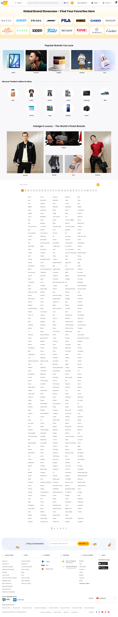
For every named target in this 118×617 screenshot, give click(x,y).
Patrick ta (80, 436)
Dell (79, 433)
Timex (42, 502)
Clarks (79, 239)
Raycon (30, 449)
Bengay (80, 377)
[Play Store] (103, 568)
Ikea (29, 200)
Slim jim (67, 420)
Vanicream (68, 472)
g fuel (42, 449)
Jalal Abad (82, 566)
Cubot (30, 459)
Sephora (67, 197)
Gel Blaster (56, 489)
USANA (30, 312)
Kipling (67, 276)
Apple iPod (68, 262)
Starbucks (68, 397)
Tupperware (31, 354)
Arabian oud (68, 331)
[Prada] (31, 21)
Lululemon (43, 210)
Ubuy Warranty (6, 589)
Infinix (79, 354)
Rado (66, 213)
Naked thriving (82, 276)
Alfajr (29, 479)
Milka (54, 305)
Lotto (29, 256)
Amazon (55, 197)
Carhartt (80, 367)
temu (42, 197)
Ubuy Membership (7, 586)
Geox (41, 282)
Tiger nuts (55, 302)
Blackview (43, 374)
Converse (55, 272)
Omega (80, 492)
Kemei (42, 462)
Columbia (68, 344)
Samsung (67, 236)
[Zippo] (41, 30)
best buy (42, 377)
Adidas (79, 207)
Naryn (81, 580)
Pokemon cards (32, 292)
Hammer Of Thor (57, 485)
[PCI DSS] (6, 599)
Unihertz (67, 417)
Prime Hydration (82, 285)
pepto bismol (44, 338)
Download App (25, 561)
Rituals (79, 364)
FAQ (22, 575)
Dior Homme (31, 272)
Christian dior (44, 521)
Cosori (54, 495)
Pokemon (55, 443)
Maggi (79, 420)
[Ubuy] (4, 3)
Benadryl (55, 364)
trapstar (30, 413)
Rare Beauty (31, 374)
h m (79, 371)
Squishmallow (56, 298)
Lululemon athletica (46, 482)
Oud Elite (42, 384)
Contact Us (5, 564)
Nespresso (68, 348)
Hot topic (80, 400)
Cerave (80, 226)
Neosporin (55, 469)
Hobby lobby (31, 387)
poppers (67, 476)
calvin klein (31, 246)
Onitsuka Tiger (57, 226)
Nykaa (29, 518)
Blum (29, 351)
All (22, 190)
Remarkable (43, 403)
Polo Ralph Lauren (45, 259)
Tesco (29, 485)
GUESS (29, 341)
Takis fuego (56, 456)
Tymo (42, 298)
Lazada (42, 230)
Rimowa (67, 223)
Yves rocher (56, 331)
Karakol (81, 569)
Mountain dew (57, 505)
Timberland (81, 210)
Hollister (55, 436)
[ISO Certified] (17, 599)
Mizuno (30, 466)
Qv (53, 472)
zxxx (54, 253)
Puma (79, 220)
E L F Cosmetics (69, 249)
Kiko (29, 223)
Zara (54, 203)
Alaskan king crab (82, 472)
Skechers (42, 207)
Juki (29, 357)
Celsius (67, 295)
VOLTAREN (68, 479)
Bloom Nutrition (57, 308)
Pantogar (55, 449)
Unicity (55, 239)
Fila (41, 364)
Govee (42, 417)
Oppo (79, 344)
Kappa (30, 400)
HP (78, 403)
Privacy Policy (57, 612)
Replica (55, 426)
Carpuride (80, 502)
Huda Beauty (56, 371)
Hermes (67, 292)
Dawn (29, 420)
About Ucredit (25, 578)
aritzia (79, 423)
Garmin (55, 318)
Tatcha (80, 512)
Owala (79, 230)
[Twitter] (105, 612)
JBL (66, 282)
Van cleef (30, 423)
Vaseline (30, 430)
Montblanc (81, 453)
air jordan (80, 305)
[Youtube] (102, 612)
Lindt (54, 312)
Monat (54, 502)
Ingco (42, 508)
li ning (54, 417)
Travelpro (80, 521)
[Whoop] (105, 21)
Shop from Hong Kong (40, 608)
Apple (42, 246)
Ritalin (54, 499)
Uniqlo (54, 213)
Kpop (29, 321)
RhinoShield (31, 453)
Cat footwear (32, 233)
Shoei (79, 443)
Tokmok (81, 578)
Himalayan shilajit (70, 489)
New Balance (81, 243)
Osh (80, 564)
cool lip (67, 367)
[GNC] (86, 30)
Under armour (69, 321)
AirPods (55, 394)
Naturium (43, 325)
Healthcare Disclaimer (8, 592)
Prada (66, 515)
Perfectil (67, 387)
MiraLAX (80, 387)
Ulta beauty (31, 266)
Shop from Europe (89, 608)
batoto (30, 344)
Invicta (67, 374)
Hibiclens (55, 430)
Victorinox (55, 482)
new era (67, 469)
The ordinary (43, 233)
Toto (41, 499)
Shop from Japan (27, 608)
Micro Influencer (6, 583)
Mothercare (56, 387)
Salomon (55, 341)
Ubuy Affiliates (25, 580)
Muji (54, 321)
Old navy (30, 335)
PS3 (79, 462)
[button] (83, 3)
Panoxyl (55, 233)
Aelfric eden (56, 420)
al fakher (67, 462)
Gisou (29, 384)
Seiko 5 (30, 302)
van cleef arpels (32, 436)
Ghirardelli (43, 433)
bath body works (45, 243)
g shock (42, 266)
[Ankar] (16, 20)
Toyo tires (68, 466)
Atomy (42, 351)
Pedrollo (30, 367)
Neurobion (56, 377)
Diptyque (42, 357)
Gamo (67, 335)
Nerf (29, 446)
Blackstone (43, 439)
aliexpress (43, 367)
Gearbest (80, 321)
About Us (4, 561)
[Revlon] (71, 30)
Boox (66, 456)
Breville (30, 472)
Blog (22, 572)
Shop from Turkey (77, 608)
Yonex (54, 338)
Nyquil (66, 407)
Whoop (30, 262)
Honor (79, 384)
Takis (66, 200)
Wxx (29, 243)
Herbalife (67, 230)
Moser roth (68, 410)
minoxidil (80, 298)
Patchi (67, 210)
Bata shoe (80, 426)
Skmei (29, 338)
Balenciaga (43, 469)
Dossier (80, 357)
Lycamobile (43, 443)
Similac (55, 433)
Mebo (79, 266)
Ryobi (66, 354)
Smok (54, 374)
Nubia (42, 331)
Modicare (80, 499)
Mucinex (67, 384)
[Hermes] (12, 30)
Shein (29, 197)
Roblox (54, 325)
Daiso (29, 249)
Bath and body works (58, 282)
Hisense (55, 354)
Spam (54, 397)
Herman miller (81, 482)
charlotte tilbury (32, 308)
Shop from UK (16, 608)
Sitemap (4, 572)
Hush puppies (31, 433)
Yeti (29, 456)
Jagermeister (56, 269)
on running (43, 312)
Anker (66, 439)
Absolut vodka (44, 361)
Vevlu (41, 505)
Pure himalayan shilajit (46, 269)
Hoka (66, 312)
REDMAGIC (43, 216)
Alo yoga (80, 279)
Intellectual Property (8, 569)
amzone (42, 354)
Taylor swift (31, 394)
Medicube (43, 236)
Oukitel (80, 508)
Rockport (55, 466)
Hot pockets (31, 508)
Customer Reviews (26, 566)
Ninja (54, 223)
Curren (30, 276)
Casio (42, 302)
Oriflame (80, 269)
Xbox (29, 318)
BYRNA (67, 423)
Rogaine (42, 321)
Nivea (54, 407)
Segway (42, 459)
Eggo (79, 446)
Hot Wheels (81, 315)
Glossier (42, 292)
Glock (42, 453)
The (66, 216)
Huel (66, 285)
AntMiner (30, 325)
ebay (29, 210)
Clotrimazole (68, 518)
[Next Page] (66, 528)
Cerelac (42, 466)
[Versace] (101, 30)
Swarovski (55, 279)
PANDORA (55, 200)
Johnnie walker (44, 430)
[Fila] (61, 21)
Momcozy (55, 459)
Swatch (80, 246)
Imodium (55, 410)
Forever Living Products (71, 253)
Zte (29, 417)
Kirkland (30, 390)
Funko (79, 489)
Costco (67, 203)
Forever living (44, 380)
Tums (66, 505)
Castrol (55, 446)
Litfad (29, 371)
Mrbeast (67, 318)
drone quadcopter (58, 367)
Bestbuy (42, 223)
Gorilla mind (43, 407)
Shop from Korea (53, 608)
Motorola (80, 407)
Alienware (80, 397)
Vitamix (30, 489)
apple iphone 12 (57, 508)
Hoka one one (69, 482)
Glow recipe (43, 289)
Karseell (42, 203)
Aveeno (67, 449)
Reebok (42, 341)
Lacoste (80, 302)
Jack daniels (81, 459)
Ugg (79, 262)
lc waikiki (67, 308)
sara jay (55, 348)
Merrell (55, 400)
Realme (67, 485)
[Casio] (91, 20)
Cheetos (55, 276)
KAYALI (79, 312)
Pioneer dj (68, 430)
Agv (54, 266)
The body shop (69, 325)
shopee (30, 492)
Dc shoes (80, 272)
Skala (79, 233)
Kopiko (30, 403)
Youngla (80, 328)
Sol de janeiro (69, 243)
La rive (79, 394)
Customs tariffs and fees (9, 578)
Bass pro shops (69, 453)
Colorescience (44, 492)
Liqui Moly (80, 505)
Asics (79, 249)
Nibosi (29, 279)
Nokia (29, 289)
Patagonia (31, 505)
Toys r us (30, 315)
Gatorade (55, 361)
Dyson (54, 220)
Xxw (29, 203)
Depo (79, 495)
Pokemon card (69, 269)
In (28, 331)
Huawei (80, 295)
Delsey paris (56, 479)
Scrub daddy (68, 512)
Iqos (79, 203)
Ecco (54, 292)
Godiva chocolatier (70, 443)
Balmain (80, 430)
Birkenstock (81, 223)
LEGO (66, 259)
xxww (54, 328)
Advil (29, 285)
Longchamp (56, 246)
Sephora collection (33, 361)
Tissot (29, 239)
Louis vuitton (56, 216)
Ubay (79, 200)
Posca (67, 403)
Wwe (79, 390)
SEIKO (66, 272)
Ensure (30, 295)
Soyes (79, 380)
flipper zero (68, 508)
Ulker (29, 502)
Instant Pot (56, 521)
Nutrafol (30, 407)
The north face (32, 226)
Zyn (66, 266)
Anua (54, 344)
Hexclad (80, 308)
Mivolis (30, 380)
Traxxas (67, 459)
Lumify (30, 377)
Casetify (42, 253)
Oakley (42, 489)
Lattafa (80, 348)
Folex (66, 256)
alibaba (30, 213)
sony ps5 (80, 439)
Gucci (42, 213)
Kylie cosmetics (44, 335)
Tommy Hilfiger (69, 220)
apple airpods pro (58, 492)
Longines (42, 472)
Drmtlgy (80, 466)
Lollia (29, 512)
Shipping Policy (6, 580)
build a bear (31, 298)
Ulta (54, 315)
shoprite (30, 521)
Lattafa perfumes (70, 289)
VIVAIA (42, 256)
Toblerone (43, 272)
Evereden (80, 410)
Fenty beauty (56, 403)
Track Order (5, 575)
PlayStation (68, 426)
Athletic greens (82, 253)
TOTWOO (43, 226)
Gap (66, 302)
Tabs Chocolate (69, 436)
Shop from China (65, 608)
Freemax (30, 397)
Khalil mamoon (82, 485)
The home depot (70, 226)
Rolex (54, 210)
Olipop (42, 400)
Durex (54, 512)
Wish (66, 361)
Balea (41, 328)
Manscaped (43, 390)
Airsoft (30, 476)
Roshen (67, 433)
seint (41, 479)
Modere (30, 305)
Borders (30, 515)
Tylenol (55, 259)
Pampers (55, 357)
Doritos (42, 446)
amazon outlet (82, 289)
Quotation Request (7, 566)
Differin (80, 361)
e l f (41, 420)
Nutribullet (31, 462)
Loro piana (68, 351)
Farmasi (42, 344)
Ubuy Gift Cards (26, 583)
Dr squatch (68, 413)
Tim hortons (56, 384)
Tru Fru (55, 439)
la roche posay (82, 325)
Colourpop (43, 515)
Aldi (29, 439)
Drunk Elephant (44, 413)
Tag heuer (80, 518)
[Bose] (46, 20)
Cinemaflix (43, 371)
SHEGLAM (55, 207)
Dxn (29, 230)
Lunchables (56, 243)
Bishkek (81, 561)
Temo (42, 262)
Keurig (29, 328)
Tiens (29, 364)
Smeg (79, 256)
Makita (67, 364)
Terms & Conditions (46, 612)
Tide (29, 499)
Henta (67, 400)
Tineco (30, 495)
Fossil (41, 394)
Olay (79, 413)
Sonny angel (68, 377)
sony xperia (81, 335)
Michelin (42, 410)
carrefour (43, 495)
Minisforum (43, 476)
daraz (42, 279)
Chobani (42, 285)
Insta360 (42, 436)
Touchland (31, 282)
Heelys (42, 426)
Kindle (66, 394)
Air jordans (68, 371)
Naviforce (43, 276)
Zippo (41, 308)
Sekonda (42, 318)
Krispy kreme (56, 515)
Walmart (80, 216)
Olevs (42, 305)
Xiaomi (55, 289)
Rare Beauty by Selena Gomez (84, 338)
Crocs (29, 216)
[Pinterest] (108, 612)
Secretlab (80, 351)
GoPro (42, 387)
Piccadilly (80, 456)
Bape (29, 410)
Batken (81, 575)
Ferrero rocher (69, 328)
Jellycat (42, 315)
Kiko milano (43, 239)
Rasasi (54, 518)
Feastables (68, 207)
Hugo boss (80, 318)
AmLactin (80, 417)
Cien (79, 292)
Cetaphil (55, 413)
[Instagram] (99, 612)
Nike (79, 197)
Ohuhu (42, 423)
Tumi (66, 390)
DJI (66, 233)
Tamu (67, 499)
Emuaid (67, 338)
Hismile (67, 357)
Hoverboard (31, 348)
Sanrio (54, 423)
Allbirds (42, 512)
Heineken (43, 397)
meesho (67, 521)
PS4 (66, 380)
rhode (66, 341)
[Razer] (27, 31)
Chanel (55, 285)
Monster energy (57, 295)
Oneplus (67, 279)
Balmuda (80, 479)
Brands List (24, 564)
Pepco (30, 269)
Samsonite (43, 249)
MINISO (30, 207)
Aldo (29, 220)
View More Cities (84, 583)
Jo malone (68, 492)
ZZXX (54, 230)
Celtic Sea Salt (82, 236)
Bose (66, 446)
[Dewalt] (76, 21)
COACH (30, 236)
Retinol (79, 374)
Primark (80, 259)
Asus (29, 426)
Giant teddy (43, 518)
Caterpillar (80, 469)
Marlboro (80, 341)
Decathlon (43, 200)
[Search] (72, 3)
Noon (54, 249)
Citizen (42, 348)
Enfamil (42, 295)
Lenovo (55, 380)
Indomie (55, 476)
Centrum (67, 239)
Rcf (29, 469)
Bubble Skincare (57, 262)
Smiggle (67, 298)
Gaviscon (55, 453)
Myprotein (55, 390)
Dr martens (68, 246)
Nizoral (67, 305)
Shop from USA (6, 608)
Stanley (30, 259)
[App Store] (103, 564)
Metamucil (68, 502)
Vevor (42, 220)
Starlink (80, 213)
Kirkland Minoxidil (82, 476)
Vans (54, 351)
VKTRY (54, 335)
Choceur (30, 482)
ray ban (30, 253)
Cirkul (54, 256)
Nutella (79, 449)
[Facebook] (96, 612)
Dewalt (42, 485)
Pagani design (32, 443)
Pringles (67, 495)
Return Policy (25, 569)
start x (42, 456)
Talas (81, 572)
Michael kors (68, 315)
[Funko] (56, 31)
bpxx (79, 331)
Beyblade (80, 282)
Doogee (55, 462)
